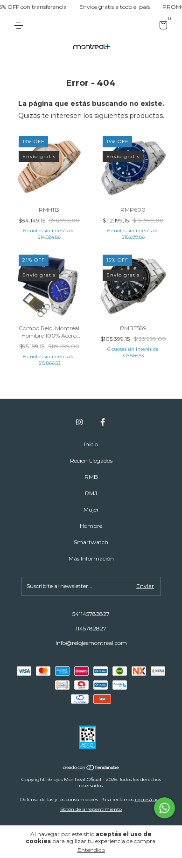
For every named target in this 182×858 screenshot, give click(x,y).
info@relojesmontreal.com (91, 642)
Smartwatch (91, 542)
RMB (91, 476)
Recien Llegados (91, 460)
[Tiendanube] (91, 768)
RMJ (91, 493)
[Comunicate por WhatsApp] (164, 807)
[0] (161, 27)
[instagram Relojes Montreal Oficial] (79, 422)
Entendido (91, 849)
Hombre (91, 525)
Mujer (91, 509)
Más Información (91, 558)
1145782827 (91, 628)
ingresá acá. (148, 799)
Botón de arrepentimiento (91, 809)
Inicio (91, 444)
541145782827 (91, 613)
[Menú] (20, 25)
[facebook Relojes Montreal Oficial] (102, 422)
